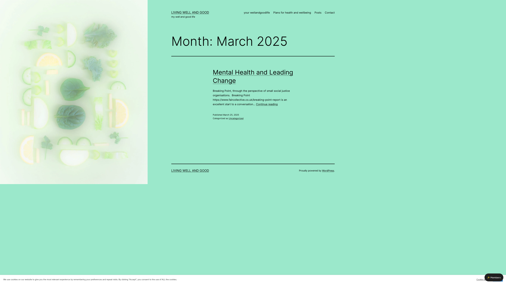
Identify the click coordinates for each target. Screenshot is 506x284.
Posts (318, 12)
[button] (494, 277)
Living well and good (190, 12)
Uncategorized (236, 118)
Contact (330, 12)
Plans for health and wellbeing (292, 12)
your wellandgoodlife (257, 12)
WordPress (328, 170)
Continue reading (267, 104)
